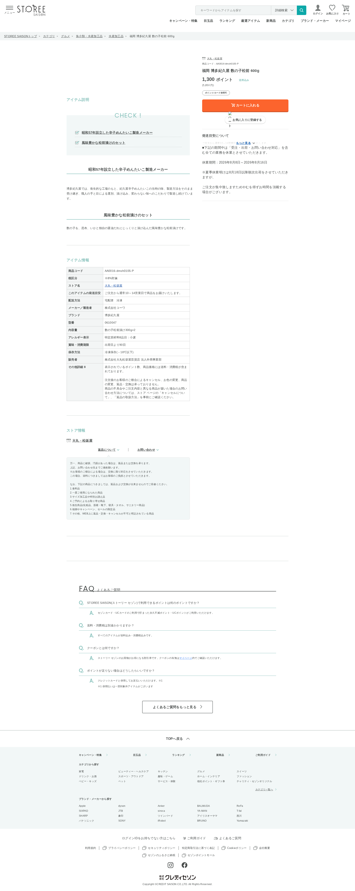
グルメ (65, 36)
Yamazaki (242, 820)
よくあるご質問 (230, 838)
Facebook (184, 865)
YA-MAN (202, 810)
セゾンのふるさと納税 (161, 855)
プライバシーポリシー (122, 848)
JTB (120, 810)
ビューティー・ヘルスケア (133, 771)
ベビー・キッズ (88, 781)
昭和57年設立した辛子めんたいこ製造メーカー (117, 132)
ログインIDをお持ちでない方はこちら (149, 838)
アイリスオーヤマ (207, 815)
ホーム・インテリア (208, 776)
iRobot (162, 820)
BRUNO (202, 820)
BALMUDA (203, 806)
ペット (122, 781)
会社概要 (264, 848)
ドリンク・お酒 (88, 776)
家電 (81, 771)
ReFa (240, 806)
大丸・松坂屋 (113, 285)
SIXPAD (83, 810)
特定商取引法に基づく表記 (198, 848)
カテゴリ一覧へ (264, 789)
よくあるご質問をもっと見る (174, 707)
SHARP (83, 815)
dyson (122, 806)
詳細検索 (281, 10)
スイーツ (242, 771)
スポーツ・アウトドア (131, 776)
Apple (82, 806)
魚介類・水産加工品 (89, 36)
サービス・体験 (166, 781)
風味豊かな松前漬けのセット (103, 142)
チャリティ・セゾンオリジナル (254, 781)
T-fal (239, 810)
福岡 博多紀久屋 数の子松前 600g (152, 36)
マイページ (343, 20)
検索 (301, 10)
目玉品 (208, 20)
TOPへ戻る (174, 738)
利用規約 (90, 848)
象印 (120, 815)
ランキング (227, 20)
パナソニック (86, 820)
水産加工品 (116, 36)
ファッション (244, 776)
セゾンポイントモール (201, 855)
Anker (161, 806)
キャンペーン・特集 (183, 20)
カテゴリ (49, 36)
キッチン (163, 771)
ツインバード (165, 815)
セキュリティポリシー (161, 848)
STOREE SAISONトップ (20, 36)
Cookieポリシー (237, 848)
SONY (122, 820)
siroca (161, 810)
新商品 (271, 20)
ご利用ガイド (263, 755)
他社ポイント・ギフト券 (211, 781)
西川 (239, 815)
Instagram (170, 865)
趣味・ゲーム (165, 776)
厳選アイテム (250, 20)
